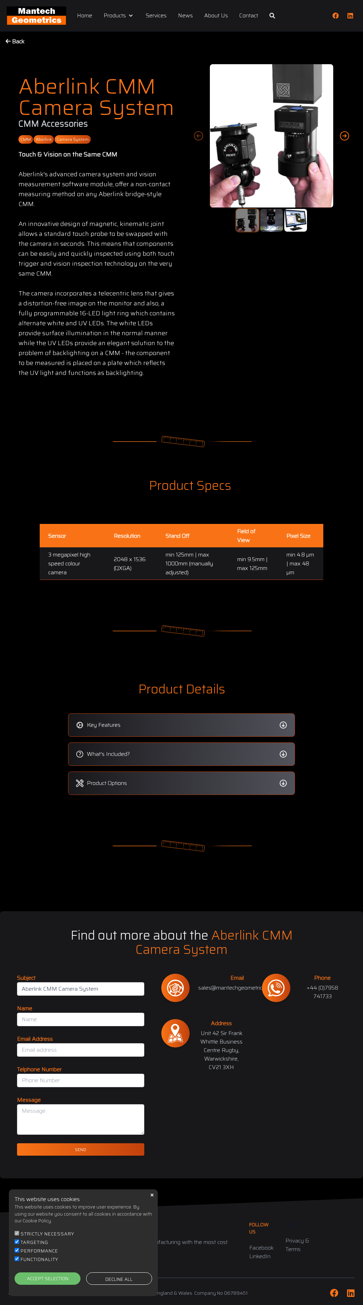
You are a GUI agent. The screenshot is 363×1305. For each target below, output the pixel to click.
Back (17, 41)
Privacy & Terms (297, 1245)
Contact (248, 15)
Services (156, 15)
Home (84, 15)
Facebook (261, 1247)
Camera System (73, 139)
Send (80, 1149)
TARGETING (34, 1242)
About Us (216, 15)
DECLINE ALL (119, 1279)
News (185, 15)
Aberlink (44, 139)
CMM (26, 139)
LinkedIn (259, 1256)
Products (115, 15)
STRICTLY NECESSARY (47, 1234)
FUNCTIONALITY (39, 1259)
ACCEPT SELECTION (47, 1278)
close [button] (152, 1195)
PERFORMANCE (39, 1251)
